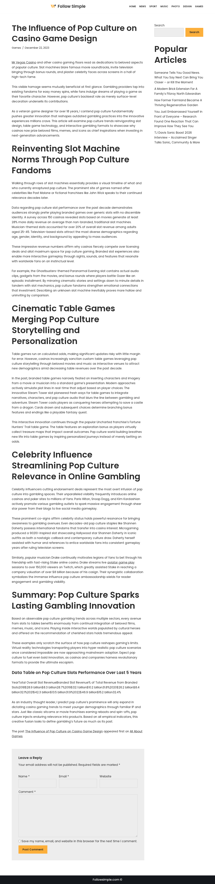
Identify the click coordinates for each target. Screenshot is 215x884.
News (142, 6)
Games (199, 6)
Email (64, 776)
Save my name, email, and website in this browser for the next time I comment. (79, 841)
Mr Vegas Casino (24, 62)
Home (132, 6)
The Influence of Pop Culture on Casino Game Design (64, 731)
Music (164, 6)
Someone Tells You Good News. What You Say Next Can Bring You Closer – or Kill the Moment (178, 77)
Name (24, 776)
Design (187, 6)
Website (105, 776)
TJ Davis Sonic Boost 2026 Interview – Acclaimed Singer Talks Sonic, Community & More (177, 137)
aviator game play (121, 562)
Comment (27, 792)
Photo (175, 6)
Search (159, 25)
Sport (153, 6)
